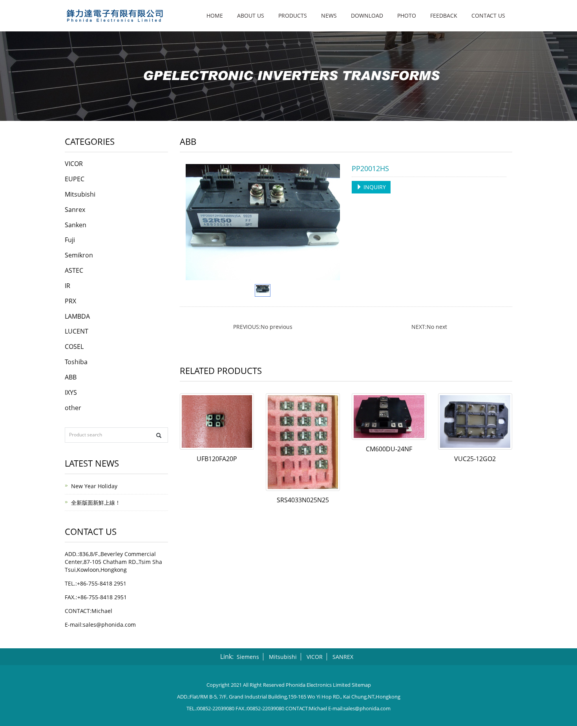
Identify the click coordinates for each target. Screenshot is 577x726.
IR (67, 285)
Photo (406, 15)
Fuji (70, 239)
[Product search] (159, 435)
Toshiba (76, 362)
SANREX (342, 656)
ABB (71, 377)
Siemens (248, 656)
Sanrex (75, 209)
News (329, 15)
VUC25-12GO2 (475, 458)
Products (292, 15)
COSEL (74, 346)
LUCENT (76, 331)
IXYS (71, 392)
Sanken (75, 225)
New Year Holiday (94, 486)
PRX (70, 301)
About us (250, 15)
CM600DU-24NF (389, 449)
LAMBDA (77, 316)
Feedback (443, 15)
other (73, 407)
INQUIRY (374, 187)
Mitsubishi (80, 194)
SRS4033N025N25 (303, 500)
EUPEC (74, 179)
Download (367, 15)
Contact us (488, 15)
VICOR (74, 163)
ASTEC (74, 270)
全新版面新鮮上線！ (96, 502)
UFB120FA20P (217, 458)
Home (214, 15)
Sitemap (361, 684)
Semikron (79, 255)
